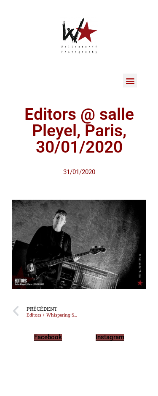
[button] (130, 80)
